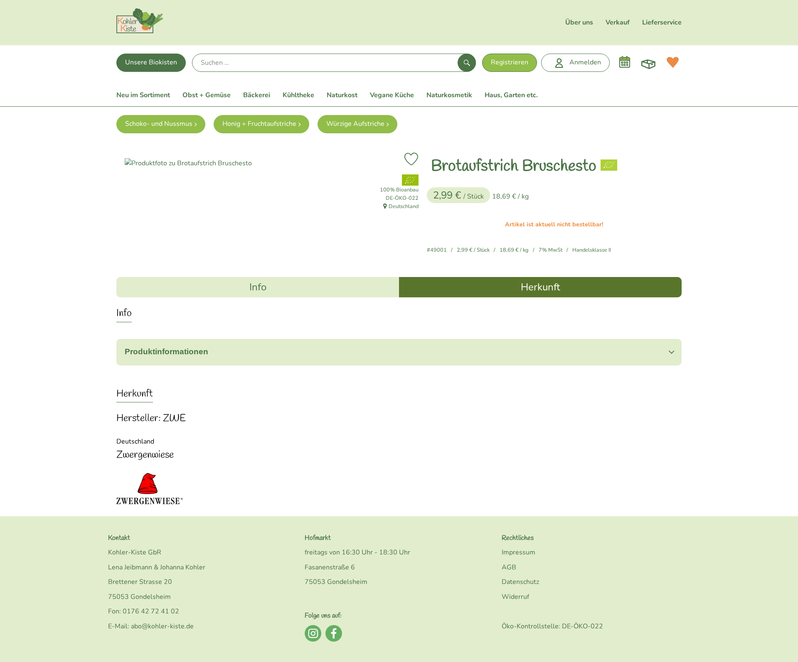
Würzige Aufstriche (355, 123)
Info (257, 287)
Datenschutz (520, 581)
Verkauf (618, 22)
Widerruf (515, 596)
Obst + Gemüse (206, 95)
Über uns (579, 22)
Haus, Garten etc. (511, 95)
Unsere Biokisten (151, 62)
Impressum (518, 552)
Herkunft (540, 287)
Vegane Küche (392, 95)
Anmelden (585, 62)
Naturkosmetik (449, 95)
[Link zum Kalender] (624, 62)
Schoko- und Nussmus (158, 123)
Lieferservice (662, 22)
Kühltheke (298, 95)
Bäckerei (256, 95)
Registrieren (509, 62)
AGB (509, 567)
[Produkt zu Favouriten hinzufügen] (411, 159)
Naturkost (342, 95)
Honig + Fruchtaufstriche (259, 123)
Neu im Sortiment (143, 95)
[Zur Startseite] (139, 22)
